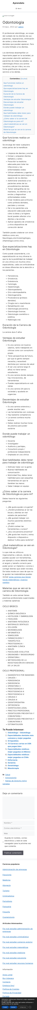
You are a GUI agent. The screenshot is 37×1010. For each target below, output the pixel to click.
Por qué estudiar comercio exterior (18, 942)
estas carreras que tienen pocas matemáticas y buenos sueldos (17, 579)
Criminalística (8, 896)
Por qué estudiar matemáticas (15, 947)
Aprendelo (18, 3)
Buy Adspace (8, 978)
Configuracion (23, 1007)
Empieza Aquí (8, 985)
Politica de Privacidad (12, 993)
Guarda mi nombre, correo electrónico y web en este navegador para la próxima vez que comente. (18, 842)
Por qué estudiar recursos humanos (18, 963)
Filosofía (6, 912)
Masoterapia (13, 768)
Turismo (6, 891)
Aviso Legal (7, 975)
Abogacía (7, 885)
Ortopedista (13, 741)
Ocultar (24, 79)
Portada (6, 996)
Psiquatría (7, 907)
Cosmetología (8, 917)
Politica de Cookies (11, 989)
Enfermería (12, 760)
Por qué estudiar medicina (14, 953)
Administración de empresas (15, 869)
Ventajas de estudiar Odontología (17, 99)
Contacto (6, 982)
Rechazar (13, 1007)
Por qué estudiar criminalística (16, 937)
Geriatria (11, 763)
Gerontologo (13, 765)
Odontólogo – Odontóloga (19, 733)
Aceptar (5, 1007)
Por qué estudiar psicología (14, 958)
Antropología (10, 778)
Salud (7, 775)
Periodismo (7, 901)
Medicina (6, 880)
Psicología (7, 875)
